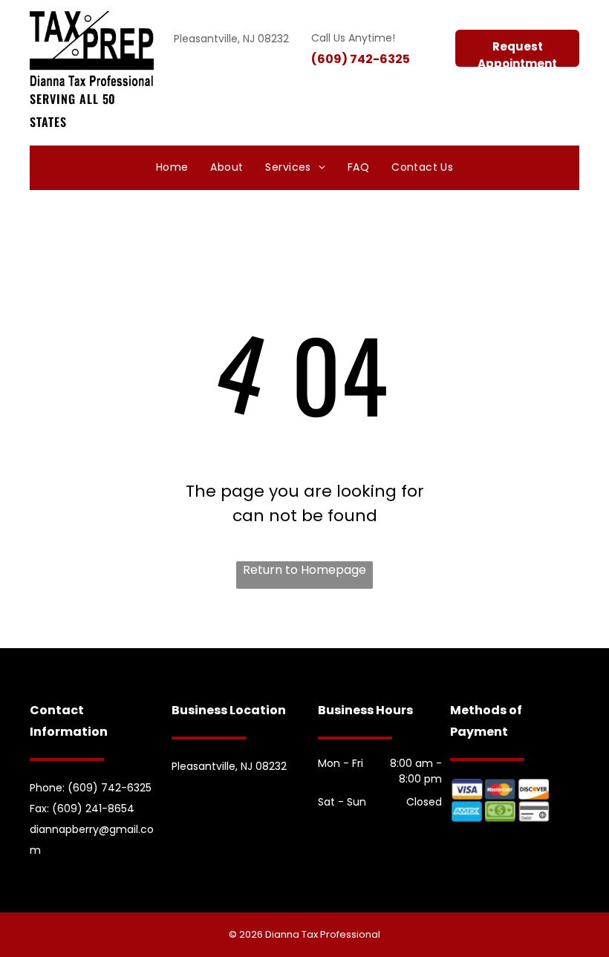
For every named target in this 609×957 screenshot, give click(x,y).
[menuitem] (172, 168)
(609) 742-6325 (360, 59)
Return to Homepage (304, 569)
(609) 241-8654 (93, 808)
